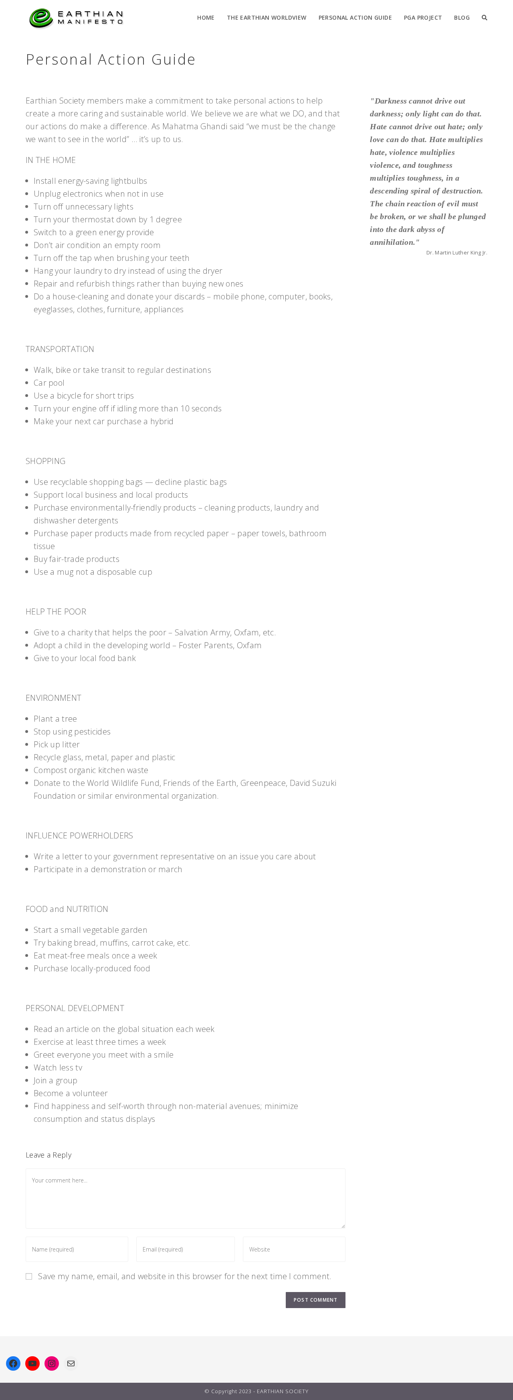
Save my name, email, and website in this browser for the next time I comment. (184, 1276)
